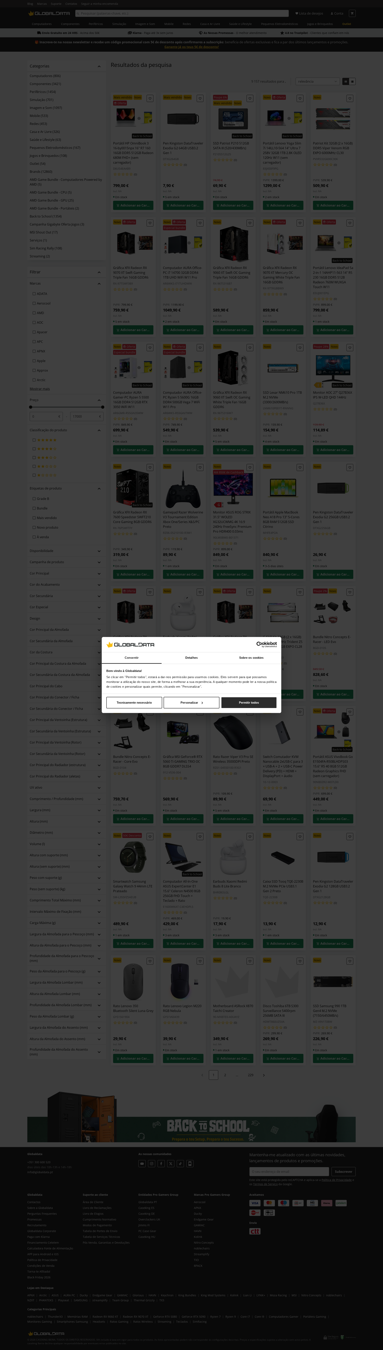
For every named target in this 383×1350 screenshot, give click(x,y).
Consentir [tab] (132, 657)
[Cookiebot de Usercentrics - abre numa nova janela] (259, 645)
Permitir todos (249, 702)
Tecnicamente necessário (134, 702)
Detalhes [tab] (191, 657)
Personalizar (189, 702)
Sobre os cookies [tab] (251, 657)
